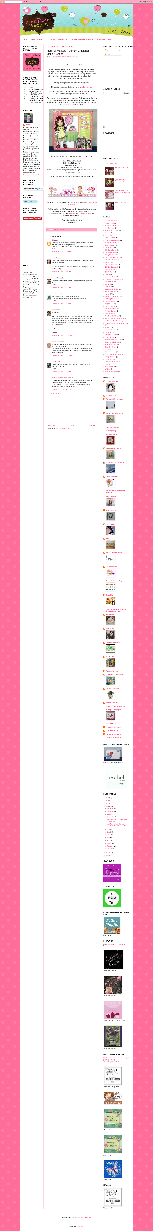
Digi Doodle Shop (111, 269)
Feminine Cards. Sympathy (114, 279)
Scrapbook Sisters (111, 335)
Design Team (109, 262)
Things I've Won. (110, 357)
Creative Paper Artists (113, 727)
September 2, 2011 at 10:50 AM (62, 335)
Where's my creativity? (114, 552)
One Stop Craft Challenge (114, 674)
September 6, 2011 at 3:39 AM (61, 371)
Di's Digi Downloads (111, 267)
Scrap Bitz (109, 595)
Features (108, 274)
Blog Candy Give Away (112, 240)
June (109, 835)
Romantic (108, 332)
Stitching (108, 349)
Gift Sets (108, 284)
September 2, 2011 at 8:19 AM (61, 303)
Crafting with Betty (112, 381)
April (109, 840)
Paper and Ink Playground (114, 399)
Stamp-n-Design (111, 496)
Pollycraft (75, 56)
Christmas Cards (110, 252)
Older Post (92, 425)
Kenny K (108, 294)
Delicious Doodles (111, 260)
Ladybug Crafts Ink (111, 299)
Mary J (54, 258)
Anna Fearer (110, 628)
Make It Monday (110, 306)
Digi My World (109, 272)
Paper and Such (111, 567)
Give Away (108, 286)
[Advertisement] (72, 409)
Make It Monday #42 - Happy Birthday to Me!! (122, 191)
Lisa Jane (55, 294)
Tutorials (108, 364)
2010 (107, 852)
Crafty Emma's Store (111, 255)
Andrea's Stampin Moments (115, 706)
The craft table (111, 724)
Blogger (80, 1226)
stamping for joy (111, 395)
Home (24, 39)
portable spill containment (61, 378)
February (110, 846)
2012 (107, 803)
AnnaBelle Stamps (111, 225)
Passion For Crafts (112, 689)
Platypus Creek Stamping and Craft (116, 323)
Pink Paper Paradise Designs (114, 321)
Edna (107, 538)
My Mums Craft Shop (112, 316)
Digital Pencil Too (111, 476)
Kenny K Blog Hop (121, 202)
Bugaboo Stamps (110, 242)
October (110, 814)
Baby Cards (109, 235)
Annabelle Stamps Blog (114, 581)
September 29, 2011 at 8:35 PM (62, 389)
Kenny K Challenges (112, 296)
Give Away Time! (112, 163)
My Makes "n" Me (112, 731)
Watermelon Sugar (112, 671)
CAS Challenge (110, 245)
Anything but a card (111, 230)
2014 (107, 798)
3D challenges (110, 221)
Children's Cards (56, 56)
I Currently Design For (58, 39)
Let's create (110, 524)
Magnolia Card (110, 304)
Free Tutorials (37, 39)
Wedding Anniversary (112, 371)
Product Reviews (110, 330)
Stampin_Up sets (110, 344)
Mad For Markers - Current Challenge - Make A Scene (116, 825)
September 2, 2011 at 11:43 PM (62, 355)
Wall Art (107, 369)
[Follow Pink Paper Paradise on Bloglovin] (33, 190)
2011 (107, 806)
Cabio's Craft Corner (113, 643)
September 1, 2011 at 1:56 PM (61, 251)
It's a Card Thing (111, 510)
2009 (107, 855)
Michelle (56, 229)
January (110, 849)
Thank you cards (110, 352)
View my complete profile (31, 175)
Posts (108, 50)
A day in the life (110, 223)
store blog (71, 213)
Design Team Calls (111, 265)
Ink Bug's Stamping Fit (113, 710)
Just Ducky (110, 614)
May (108, 838)
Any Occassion (110, 228)
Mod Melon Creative (84, 1217)
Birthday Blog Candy (121, 167)
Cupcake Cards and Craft (113, 257)
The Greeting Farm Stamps (114, 354)
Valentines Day (110, 366)
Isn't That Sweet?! (112, 703)
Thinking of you (110, 359)
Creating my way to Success (115, 462)
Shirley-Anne (56, 342)
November (110, 811)
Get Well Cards (110, 282)
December (110, 808)
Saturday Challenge (112, 427)
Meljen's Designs (110, 311)
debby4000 (56, 278)
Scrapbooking (109, 337)
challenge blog (84, 213)
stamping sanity (111, 434)
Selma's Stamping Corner (114, 413)
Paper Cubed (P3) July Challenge (121, 180)
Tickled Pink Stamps (111, 362)
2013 (107, 800)
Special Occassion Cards (113, 340)
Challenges (109, 247)
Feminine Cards (110, 277)
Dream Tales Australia (113, 738)
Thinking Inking (111, 431)
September (111, 817)
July (108, 832)
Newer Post (51, 425)
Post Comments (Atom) (62, 429)
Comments (110, 54)
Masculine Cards (110, 309)
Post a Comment (55, 393)
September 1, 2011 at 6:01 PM (61, 271)
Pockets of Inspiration (113, 734)
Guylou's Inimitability (111, 289)
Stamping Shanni (110, 347)
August (109, 829)
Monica (54, 310)
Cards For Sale (104, 39)
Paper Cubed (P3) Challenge (114, 318)
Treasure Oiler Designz (113, 448)
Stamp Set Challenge (112, 342)
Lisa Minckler (56, 362)
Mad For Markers (67, 56)
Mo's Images (109, 313)
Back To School (110, 238)
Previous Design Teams (82, 39)
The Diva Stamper (112, 657)
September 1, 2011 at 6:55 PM (61, 287)
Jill (53, 240)
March (109, 843)
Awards (107, 233)
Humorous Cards (110, 291)
